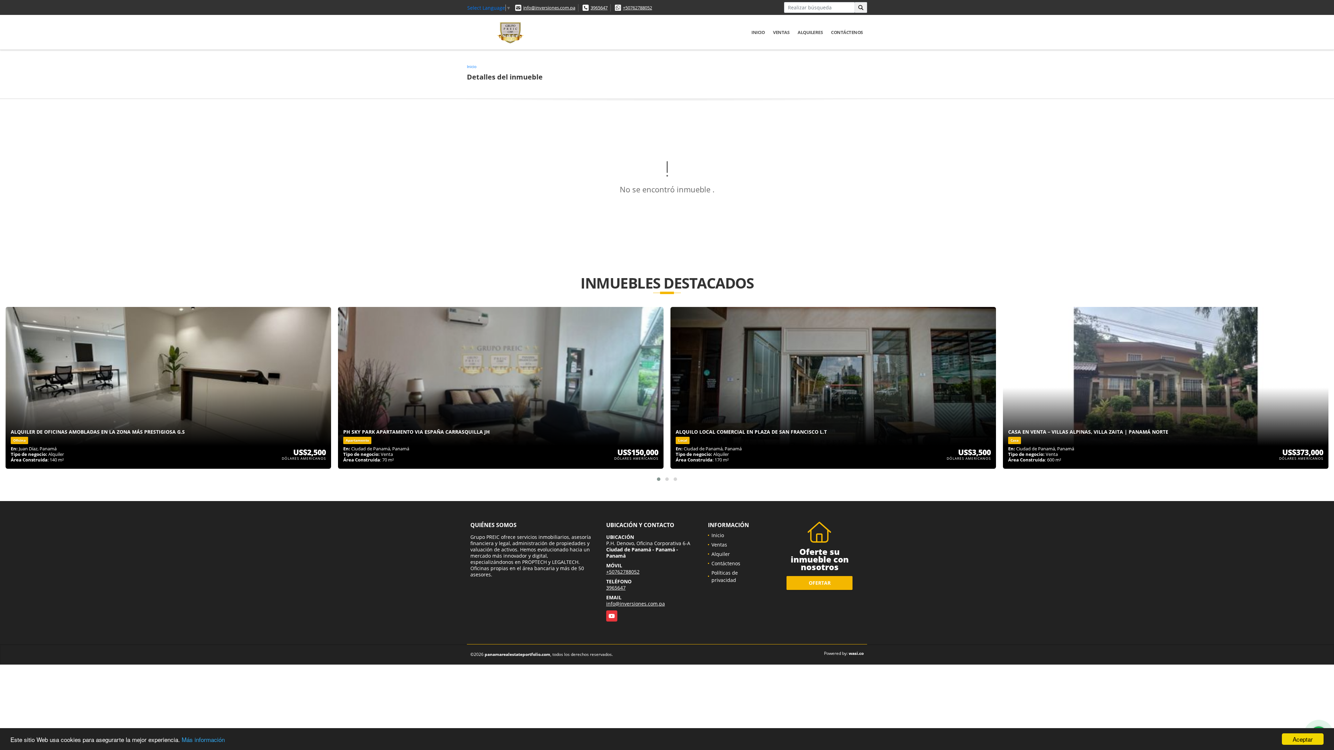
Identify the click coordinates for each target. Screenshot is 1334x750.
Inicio (758, 32)
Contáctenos (847, 32)
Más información (203, 739)
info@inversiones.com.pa (549, 8)
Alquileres (810, 32)
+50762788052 (637, 8)
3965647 (599, 8)
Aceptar (1303, 739)
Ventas (781, 32)
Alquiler (720, 554)
